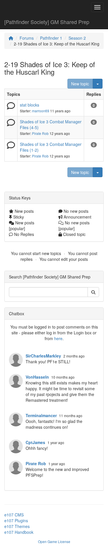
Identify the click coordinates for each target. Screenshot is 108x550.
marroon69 (40, 110)
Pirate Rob (40, 133)
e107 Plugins (16, 520)
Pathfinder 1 (51, 38)
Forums (27, 38)
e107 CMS (14, 515)
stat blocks (29, 105)
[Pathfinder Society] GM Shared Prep (46, 21)
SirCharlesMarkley (43, 356)
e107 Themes (17, 526)
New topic (80, 84)
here (58, 338)
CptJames (35, 442)
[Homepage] (11, 38)
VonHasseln (37, 377)
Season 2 (77, 38)
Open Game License (54, 541)
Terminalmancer (41, 415)
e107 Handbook (18, 532)
